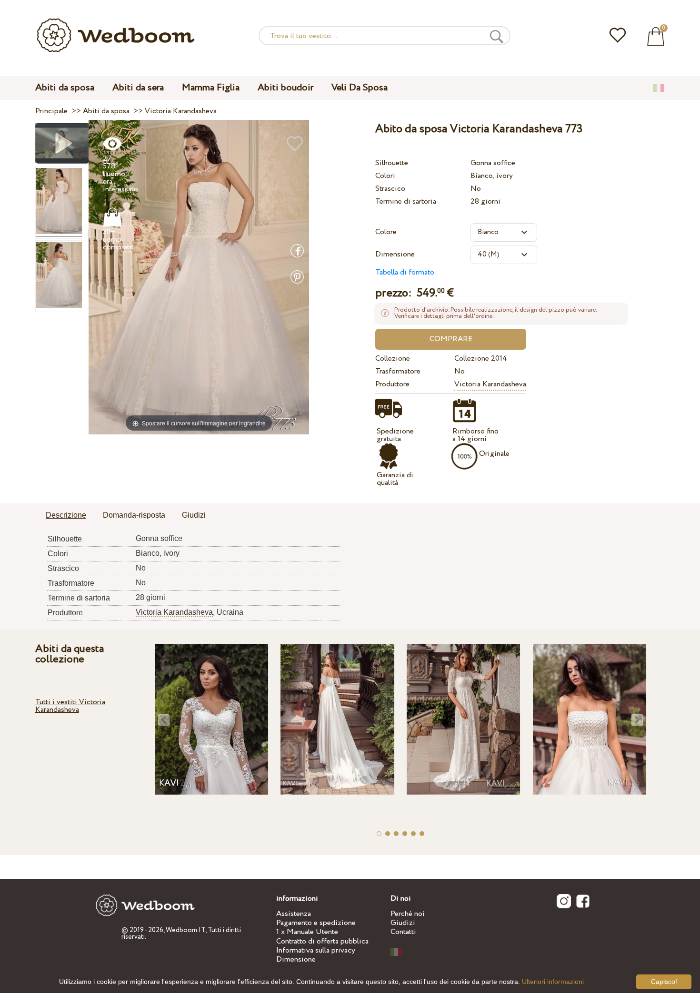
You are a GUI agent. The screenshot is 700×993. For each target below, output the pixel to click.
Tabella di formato (404, 272)
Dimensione (395, 254)
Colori (385, 175)
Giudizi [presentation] (194, 515)
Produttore (392, 384)
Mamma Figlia (211, 88)
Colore (386, 231)
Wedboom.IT (185, 930)
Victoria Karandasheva (490, 384)
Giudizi (402, 922)
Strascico (390, 188)
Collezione (392, 358)
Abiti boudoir (285, 88)
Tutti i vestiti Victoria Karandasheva (70, 706)
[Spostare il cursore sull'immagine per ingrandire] (199, 276)
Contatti (403, 931)
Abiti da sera (138, 88)
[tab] (66, 516)
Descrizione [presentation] (66, 515)
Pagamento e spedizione (316, 922)
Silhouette (391, 162)
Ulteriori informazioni (553, 981)
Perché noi (407, 913)
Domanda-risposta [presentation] (134, 515)
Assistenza (293, 913)
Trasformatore (397, 371)
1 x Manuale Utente (307, 931)
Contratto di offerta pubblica (322, 941)
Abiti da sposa (64, 88)
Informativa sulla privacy (315, 950)
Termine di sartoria (405, 201)
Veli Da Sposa (359, 88)
